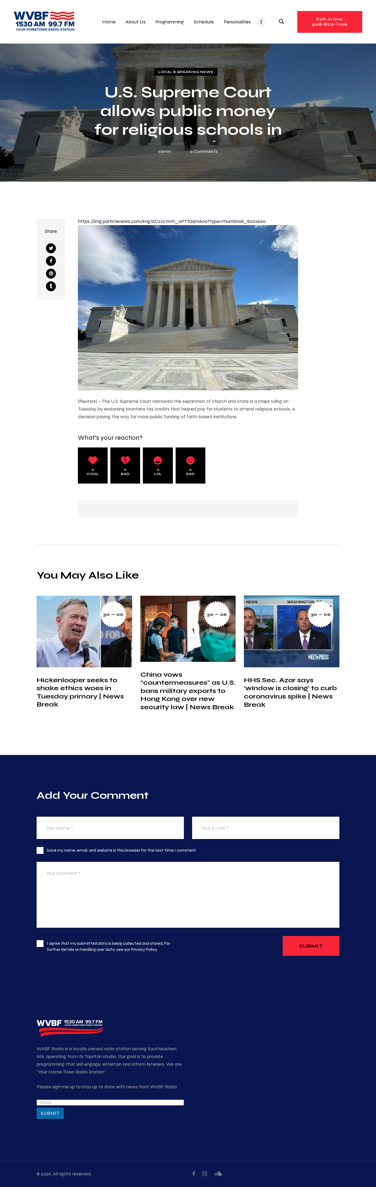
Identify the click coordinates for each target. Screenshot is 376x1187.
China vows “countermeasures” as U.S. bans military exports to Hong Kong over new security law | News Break (187, 690)
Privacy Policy (144, 949)
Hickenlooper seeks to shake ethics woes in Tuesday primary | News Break (80, 692)
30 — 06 (113, 614)
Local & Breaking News (185, 72)
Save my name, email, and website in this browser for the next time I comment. (122, 850)
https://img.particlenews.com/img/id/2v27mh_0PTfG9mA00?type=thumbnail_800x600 (172, 221)
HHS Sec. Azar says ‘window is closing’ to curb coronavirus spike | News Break (290, 692)
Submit (50, 1113)
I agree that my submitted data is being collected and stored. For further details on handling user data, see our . (108, 946)
